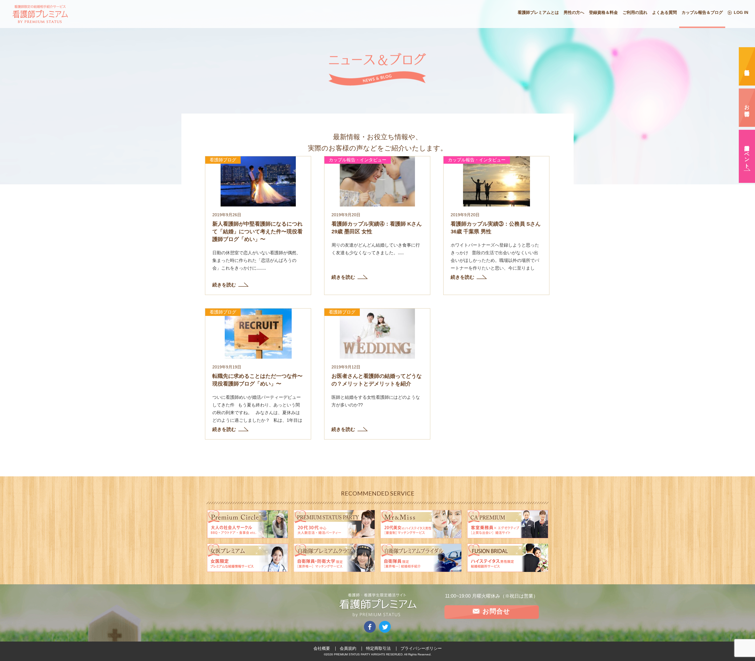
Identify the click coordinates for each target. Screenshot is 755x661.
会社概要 (322, 648)
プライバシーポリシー (421, 648)
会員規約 (348, 648)
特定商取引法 (378, 648)
